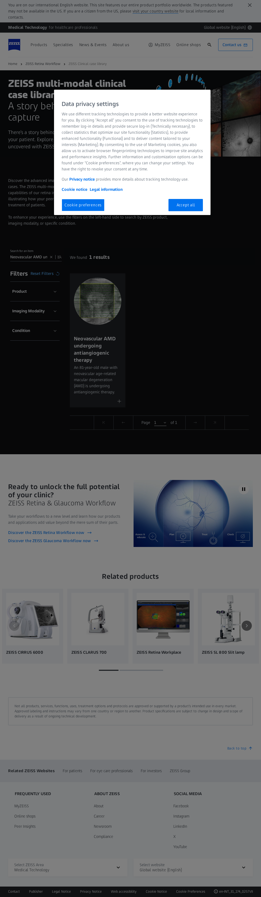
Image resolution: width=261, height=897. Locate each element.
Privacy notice (82, 179)
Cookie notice (74, 189)
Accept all (186, 205)
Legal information (106, 189)
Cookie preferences (83, 205)
